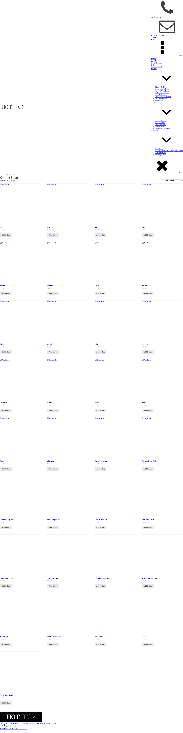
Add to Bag (6, 235)
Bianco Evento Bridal (162, 89)
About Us (154, 61)
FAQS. (153, 39)
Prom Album (159, 149)
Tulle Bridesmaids (161, 99)
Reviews (153, 65)
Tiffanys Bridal (160, 87)
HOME (153, 59)
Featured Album (160, 153)
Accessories (159, 101)
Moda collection (160, 121)
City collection (160, 127)
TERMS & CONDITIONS (9, 729)
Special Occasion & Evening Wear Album (169, 151)
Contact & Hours (156, 63)
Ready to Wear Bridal (162, 91)
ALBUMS (154, 130)
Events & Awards (156, 67)
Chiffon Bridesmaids (162, 93)
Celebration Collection (162, 129)
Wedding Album (160, 155)
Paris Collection (160, 123)
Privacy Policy (23, 729)
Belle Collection (160, 125)
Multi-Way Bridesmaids (163, 97)
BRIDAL (154, 69)
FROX (153, 102)
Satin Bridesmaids (161, 95)
